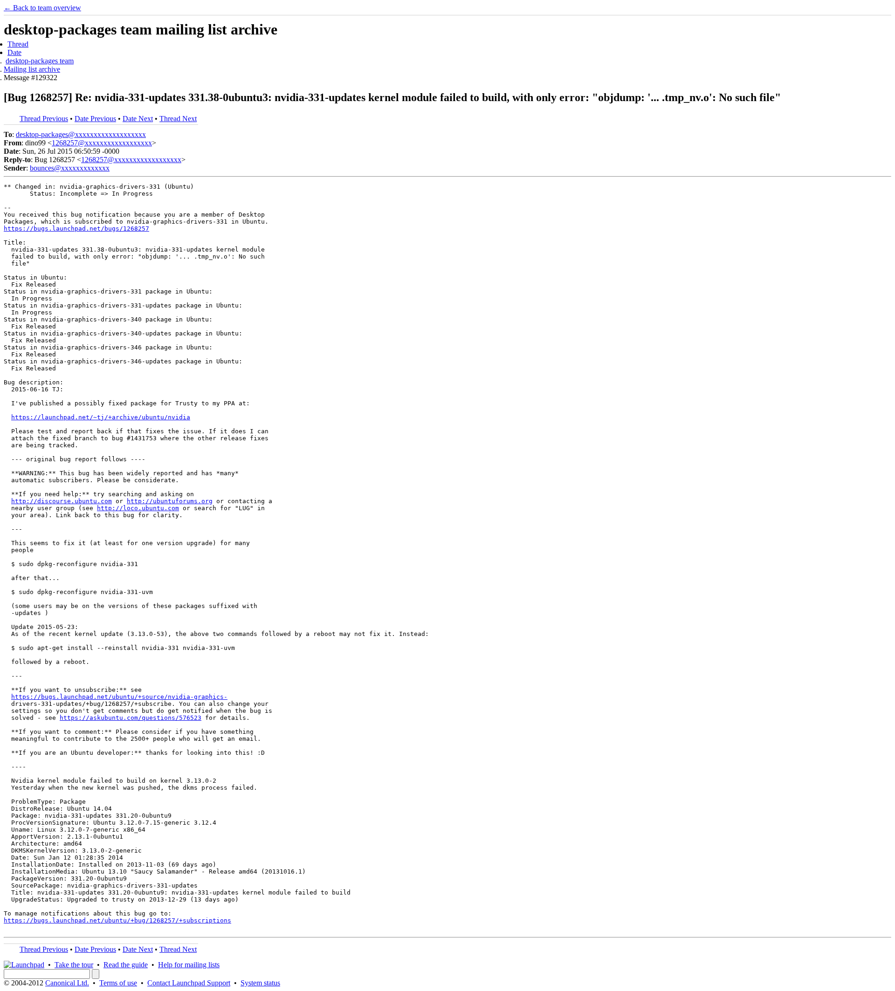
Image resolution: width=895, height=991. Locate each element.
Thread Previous (44, 119)
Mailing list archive (32, 69)
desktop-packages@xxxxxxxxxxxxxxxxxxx (81, 134)
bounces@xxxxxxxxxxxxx (70, 168)
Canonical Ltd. (67, 983)
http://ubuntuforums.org (170, 501)
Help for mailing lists (189, 965)
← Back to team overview (42, 8)
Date (14, 52)
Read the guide (125, 965)
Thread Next (178, 119)
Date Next (138, 119)
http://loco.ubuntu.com (138, 508)
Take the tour (74, 965)
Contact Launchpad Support (188, 983)
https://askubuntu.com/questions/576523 (130, 717)
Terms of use (118, 983)
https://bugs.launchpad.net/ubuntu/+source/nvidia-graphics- (119, 696)
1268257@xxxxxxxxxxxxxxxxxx (102, 143)
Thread (17, 44)
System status (260, 983)
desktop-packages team (40, 61)
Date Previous (95, 119)
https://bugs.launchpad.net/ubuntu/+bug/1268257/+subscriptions (117, 920)
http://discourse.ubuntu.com (61, 501)
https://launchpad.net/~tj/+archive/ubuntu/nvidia (100, 417)
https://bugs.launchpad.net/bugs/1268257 (76, 228)
